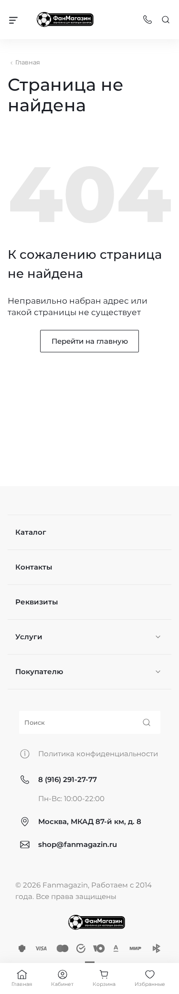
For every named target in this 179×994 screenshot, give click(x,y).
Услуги (28, 636)
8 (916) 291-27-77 (67, 779)
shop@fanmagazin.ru (77, 844)
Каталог (30, 532)
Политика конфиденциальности (98, 753)
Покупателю (39, 671)
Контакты (33, 566)
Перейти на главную (90, 341)
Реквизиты (36, 601)
